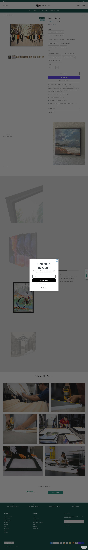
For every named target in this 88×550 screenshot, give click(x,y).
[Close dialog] (57, 260)
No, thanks (44, 288)
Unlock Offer (44, 280)
